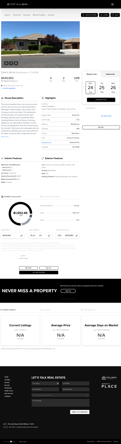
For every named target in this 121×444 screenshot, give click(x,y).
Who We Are (8, 393)
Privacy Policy (91, 441)
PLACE (32, 424)
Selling (7, 385)
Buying (6, 382)
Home (6, 377)
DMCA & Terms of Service (104, 441)
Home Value (8, 391)
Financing (8, 388)
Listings (7, 380)
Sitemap (115, 441)
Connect (7, 396)
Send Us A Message (80, 412)
